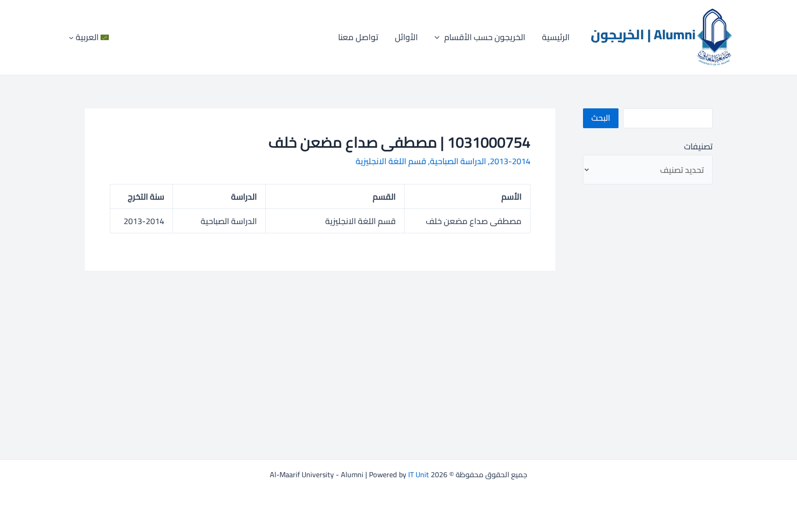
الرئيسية (556, 37)
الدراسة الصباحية (458, 161)
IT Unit (418, 474)
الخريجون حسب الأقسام (484, 37)
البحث (600, 117)
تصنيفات (698, 146)
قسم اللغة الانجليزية (391, 161)
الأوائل (406, 37)
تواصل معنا (358, 37)
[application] (439, 37)
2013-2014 (510, 161)
